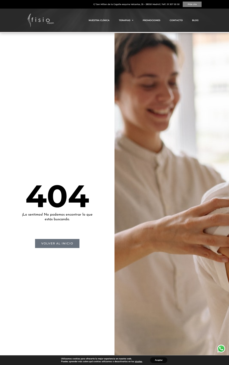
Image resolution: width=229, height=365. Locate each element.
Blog (195, 20)
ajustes (138, 361)
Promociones (151, 20)
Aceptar (159, 360)
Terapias (124, 20)
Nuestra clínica (99, 20)
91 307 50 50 (173, 4)
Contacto (176, 20)
